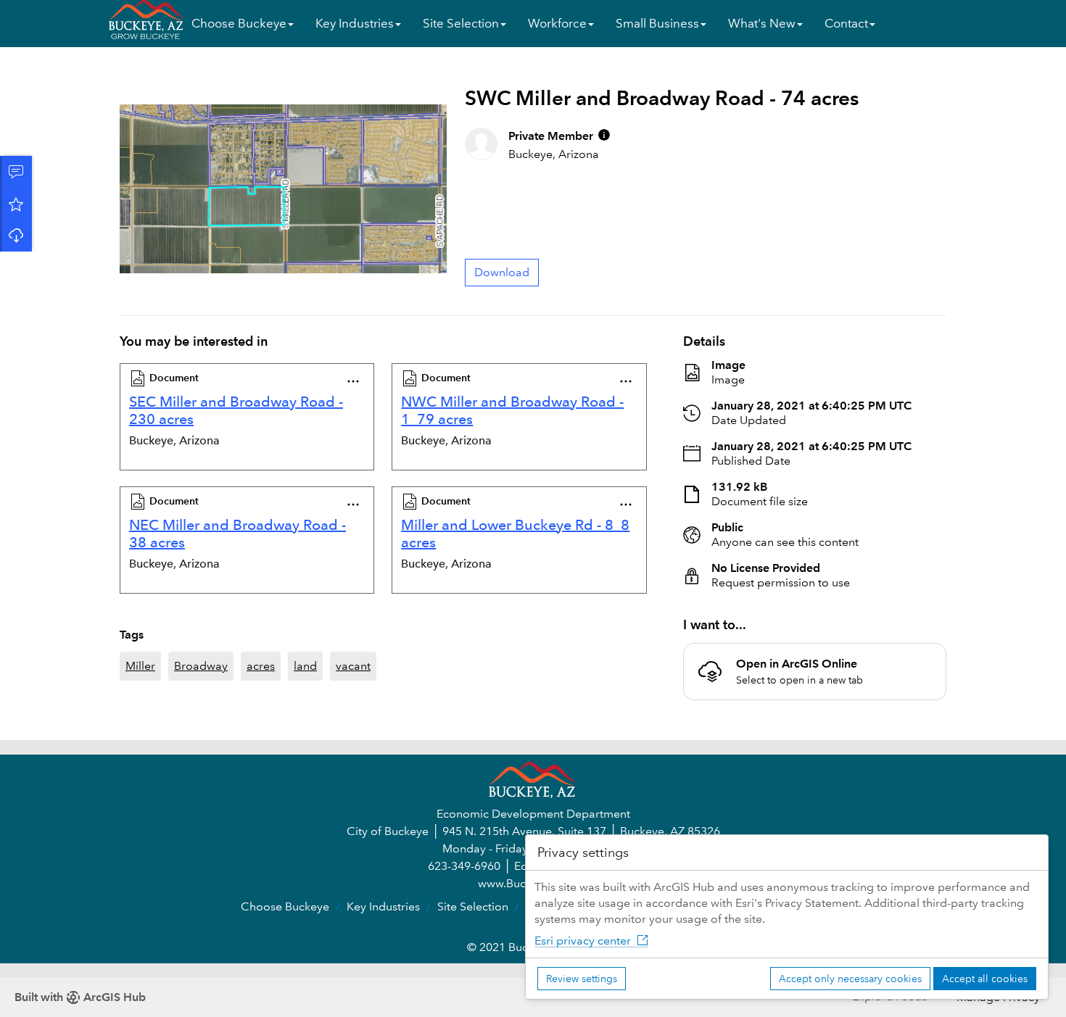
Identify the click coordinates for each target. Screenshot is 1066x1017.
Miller (140, 666)
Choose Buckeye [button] (238, 23)
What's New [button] (762, 23)
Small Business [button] (657, 23)
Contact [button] (846, 23)
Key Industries (383, 906)
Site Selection (472, 906)
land (305, 666)
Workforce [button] (557, 23)
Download (16, 236)
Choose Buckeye (285, 906)
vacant (353, 666)
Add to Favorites (16, 204)
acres (261, 666)
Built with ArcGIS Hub (80, 997)
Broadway (201, 666)
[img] (604, 135)
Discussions (16, 172)
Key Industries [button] (354, 23)
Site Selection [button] (461, 23)
